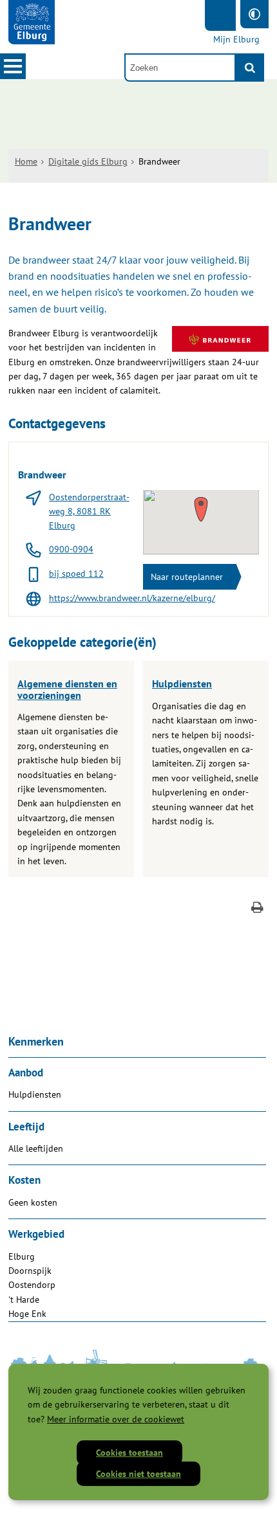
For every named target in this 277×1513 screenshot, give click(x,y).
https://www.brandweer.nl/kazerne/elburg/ (132, 598)
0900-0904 (71, 549)
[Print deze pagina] (257, 909)
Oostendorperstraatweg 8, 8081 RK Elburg (89, 511)
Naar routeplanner (187, 577)
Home (26, 161)
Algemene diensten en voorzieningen (67, 689)
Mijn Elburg (236, 39)
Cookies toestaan (129, 1452)
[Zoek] (250, 67)
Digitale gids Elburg (88, 161)
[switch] (254, 14)
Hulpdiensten (182, 683)
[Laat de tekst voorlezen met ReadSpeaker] (220, 15)
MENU (13, 66)
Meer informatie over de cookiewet (115, 1419)
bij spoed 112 (76, 573)
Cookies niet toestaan (138, 1474)
